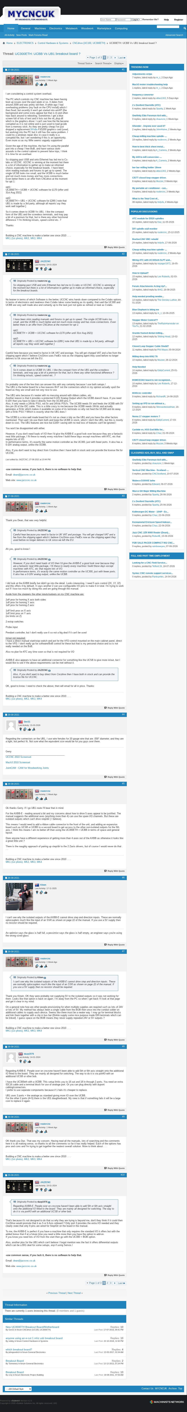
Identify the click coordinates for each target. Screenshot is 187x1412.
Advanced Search (174, 35)
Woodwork (87, 28)
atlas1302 (161, 98)
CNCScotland (159, 473)
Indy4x (160, 202)
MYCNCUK (161, 1388)
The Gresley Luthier (167, 300)
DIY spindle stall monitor (144, 229)
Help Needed (139, 367)
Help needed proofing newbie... (148, 296)
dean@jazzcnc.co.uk (24, 474)
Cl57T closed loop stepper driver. (149, 177)
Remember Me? (150, 19)
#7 (123, 951)
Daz (159, 222)
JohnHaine (161, 129)
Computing (121, 28)
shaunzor (160, 119)
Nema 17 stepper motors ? (146, 416)
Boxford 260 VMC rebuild (145, 239)
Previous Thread (57, 1293)
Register (178, 19)
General (25, 28)
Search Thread (102, 63)
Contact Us (147, 1388)
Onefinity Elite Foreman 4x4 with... (149, 115)
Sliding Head (163, 336)
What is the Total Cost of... (145, 198)
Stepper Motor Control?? (145, 320)
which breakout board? (19, 1349)
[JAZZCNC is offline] (19, 265)
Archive (173, 1388)
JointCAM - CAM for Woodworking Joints (27, 768)
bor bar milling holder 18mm (146, 167)
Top (180, 1388)
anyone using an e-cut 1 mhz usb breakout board (34, 1338)
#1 (123, 69)
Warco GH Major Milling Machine (149, 491)
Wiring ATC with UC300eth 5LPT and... (151, 260)
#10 (123, 1174)
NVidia (33, 129)
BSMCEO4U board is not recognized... (151, 380)
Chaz (158, 433)
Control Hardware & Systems (53, 43)
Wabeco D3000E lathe (143, 480)
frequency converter (143, 94)
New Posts (21, 35)
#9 (123, 1116)
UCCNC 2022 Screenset (18, 757)
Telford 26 (157, 566)
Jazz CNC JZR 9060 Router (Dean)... (151, 532)
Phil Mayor (162, 349)
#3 (123, 496)
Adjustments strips (142, 74)
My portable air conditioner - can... (149, 188)
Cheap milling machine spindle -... (149, 136)
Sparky (159, 108)
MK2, (27, 238)
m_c (158, 77)
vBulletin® (15, 1401)
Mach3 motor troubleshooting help (150, 84)
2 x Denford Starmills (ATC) (146, 105)
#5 (123, 783)
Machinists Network (167, 1402)
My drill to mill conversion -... (147, 157)
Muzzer (159, 181)
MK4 (39, 238)
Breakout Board (15, 1360)
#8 (123, 1046)
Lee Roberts (163, 276)
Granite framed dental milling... (148, 333)
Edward (156, 484)
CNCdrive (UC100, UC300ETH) (89, 43)
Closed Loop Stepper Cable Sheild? (150, 346)
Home (10, 28)
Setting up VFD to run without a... (149, 403)
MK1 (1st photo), (15, 238)
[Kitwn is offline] (19, 896)
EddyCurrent (163, 370)
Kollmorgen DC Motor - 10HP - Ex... (150, 511)
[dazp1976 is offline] (11, 1057)
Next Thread (74, 1293)
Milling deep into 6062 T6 (145, 356)
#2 (123, 254)
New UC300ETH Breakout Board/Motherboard (32, 1326)
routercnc (162, 139)
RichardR (161, 396)
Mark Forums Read (38, 35)
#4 (123, 714)
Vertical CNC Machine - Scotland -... (150, 470)
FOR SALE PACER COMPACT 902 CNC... (153, 543)
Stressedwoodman (165, 407)
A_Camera (161, 150)
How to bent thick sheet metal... (148, 146)
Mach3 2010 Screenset (18, 762)
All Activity (9, 35)
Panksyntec (158, 576)
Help (166, 19)
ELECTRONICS (25, 43)
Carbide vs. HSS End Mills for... (148, 429)
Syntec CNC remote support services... (152, 573)
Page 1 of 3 (96, 57)
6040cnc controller (142, 393)
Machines (40, 28)
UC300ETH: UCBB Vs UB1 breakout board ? (47, 54)
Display (118, 63)
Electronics (55, 28)
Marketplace (104, 28)
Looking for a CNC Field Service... (149, 563)
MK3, (33, 238)
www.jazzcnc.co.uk (26, 480)
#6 (123, 877)
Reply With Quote (116, 247)
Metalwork (72, 28)
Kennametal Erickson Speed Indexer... (152, 522)
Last (120, 57)
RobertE (156, 536)
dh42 (160, 289)
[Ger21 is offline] (11, 725)
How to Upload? (140, 273)
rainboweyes (158, 546)
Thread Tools (84, 63)
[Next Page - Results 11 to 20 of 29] (115, 58)
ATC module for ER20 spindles (148, 218)
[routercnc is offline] (19, 80)
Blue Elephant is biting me (145, 309)
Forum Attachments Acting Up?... (149, 286)
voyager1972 (164, 263)
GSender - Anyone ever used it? (148, 126)
